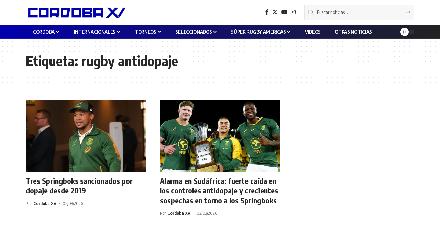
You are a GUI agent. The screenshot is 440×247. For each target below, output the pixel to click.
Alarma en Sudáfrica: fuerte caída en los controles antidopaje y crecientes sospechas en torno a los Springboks (219, 190)
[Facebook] (267, 12)
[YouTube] (284, 12)
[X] (275, 12)
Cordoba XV (44, 203)
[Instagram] (293, 12)
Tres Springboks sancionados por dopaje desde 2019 (79, 186)
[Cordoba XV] (76, 12)
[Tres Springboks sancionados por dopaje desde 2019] (86, 136)
